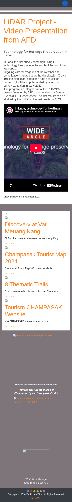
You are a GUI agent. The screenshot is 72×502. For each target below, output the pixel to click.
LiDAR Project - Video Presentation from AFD (36, 30)
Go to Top (36, 498)
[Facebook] (65, 3)
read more (10, 243)
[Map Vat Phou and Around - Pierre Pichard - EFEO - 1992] (36, 422)
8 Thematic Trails (26, 284)
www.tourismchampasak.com (41, 384)
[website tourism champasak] (36, 357)
